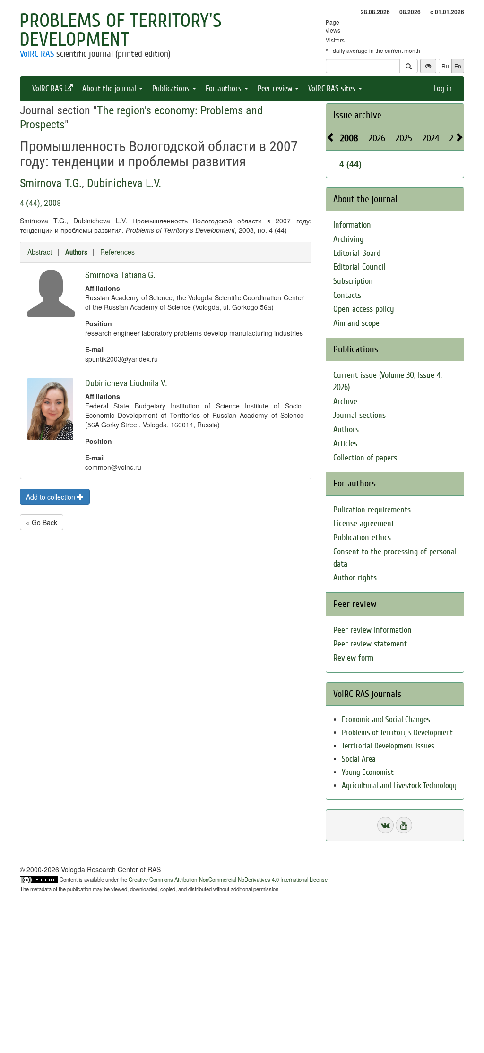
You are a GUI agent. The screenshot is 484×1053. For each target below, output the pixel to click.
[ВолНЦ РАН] (385, 825)
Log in (442, 88)
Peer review (276, 88)
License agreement (363, 523)
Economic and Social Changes (386, 719)
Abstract (39, 251)
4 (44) (350, 164)
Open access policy (363, 309)
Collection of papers (365, 458)
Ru (445, 66)
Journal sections (359, 415)
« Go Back (41, 522)
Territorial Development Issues (388, 745)
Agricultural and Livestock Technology (399, 785)
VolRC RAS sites (332, 88)
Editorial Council (359, 267)
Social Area (359, 759)
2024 (431, 138)
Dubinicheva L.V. (124, 183)
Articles (345, 444)
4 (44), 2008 (40, 203)
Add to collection (51, 496)
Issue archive (357, 115)
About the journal (110, 88)
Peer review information (372, 630)
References (117, 251)
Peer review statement (370, 644)
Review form (353, 658)
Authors (76, 252)
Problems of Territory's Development (120, 30)
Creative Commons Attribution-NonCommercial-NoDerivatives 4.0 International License (228, 879)
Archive (345, 402)
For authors (224, 88)
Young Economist (368, 772)
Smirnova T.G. (51, 183)
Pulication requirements (372, 510)
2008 (349, 138)
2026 (377, 138)
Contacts (347, 295)
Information (352, 225)
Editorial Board (356, 253)
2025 (404, 138)
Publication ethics (362, 538)
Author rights (355, 578)
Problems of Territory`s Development (397, 732)
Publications (171, 88)
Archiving (348, 239)
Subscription (353, 281)
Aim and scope (356, 323)
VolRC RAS (37, 54)
